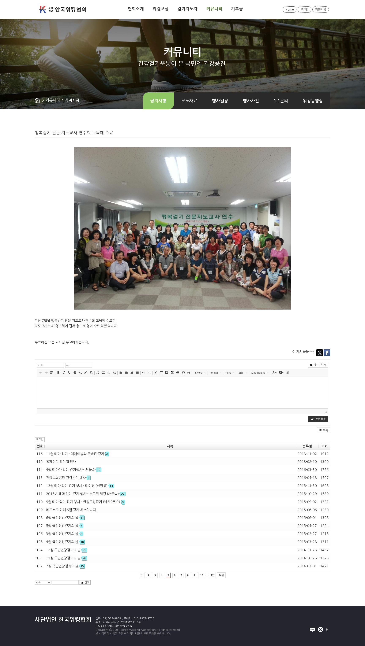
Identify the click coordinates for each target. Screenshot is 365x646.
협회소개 (136, 9)
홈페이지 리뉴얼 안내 (61, 461)
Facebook (327, 352)
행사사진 (251, 101)
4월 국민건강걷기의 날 (65, 541)
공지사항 (158, 101)
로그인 (304, 9)
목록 (325, 430)
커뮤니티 (214, 9)
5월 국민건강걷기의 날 (64, 525)
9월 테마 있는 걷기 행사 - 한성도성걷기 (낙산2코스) (85, 501)
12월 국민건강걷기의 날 (66, 550)
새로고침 (320, 364)
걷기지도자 (187, 9)
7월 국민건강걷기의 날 (65, 566)
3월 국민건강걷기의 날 (64, 533)
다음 (221, 575)
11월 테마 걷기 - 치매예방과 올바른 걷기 (77, 453)
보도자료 (189, 101)
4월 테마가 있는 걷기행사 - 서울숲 (73, 469)
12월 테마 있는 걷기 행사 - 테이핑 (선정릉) (79, 485)
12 (212, 575)
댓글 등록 (320, 419)
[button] (41, 372)
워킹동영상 (313, 101)
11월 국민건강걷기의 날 (66, 558)
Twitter (319, 352)
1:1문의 (281, 101)
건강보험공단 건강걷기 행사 (68, 477)
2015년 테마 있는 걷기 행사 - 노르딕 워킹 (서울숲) (85, 493)
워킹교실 (161, 9)
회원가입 (320, 9)
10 (201, 575)
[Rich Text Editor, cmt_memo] (182, 392)
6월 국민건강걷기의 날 (65, 517)
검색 (86, 582)
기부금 (237, 9)
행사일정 (220, 101)
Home (289, 9)
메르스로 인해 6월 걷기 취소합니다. (71, 510)
